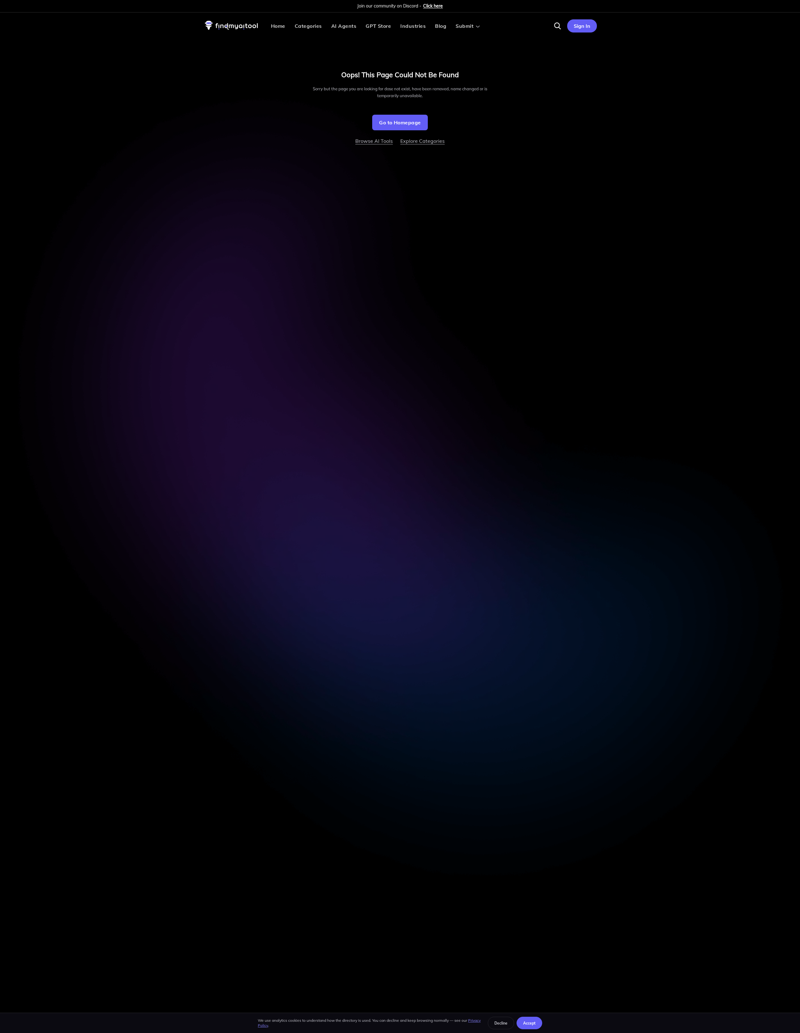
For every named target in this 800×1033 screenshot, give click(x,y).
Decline (501, 1023)
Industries (413, 26)
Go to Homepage (400, 122)
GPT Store (378, 26)
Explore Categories (422, 141)
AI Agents (343, 26)
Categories (308, 26)
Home (278, 26)
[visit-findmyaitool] (231, 30)
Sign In (582, 26)
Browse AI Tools (374, 141)
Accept (529, 1023)
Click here (433, 6)
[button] (557, 25)
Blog (440, 26)
